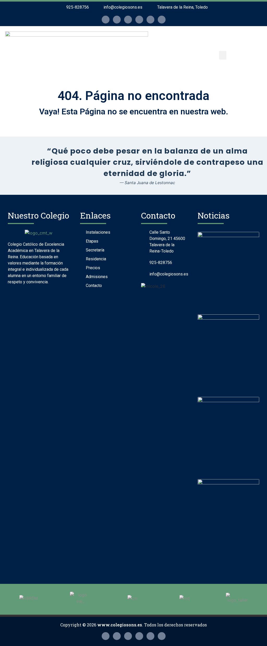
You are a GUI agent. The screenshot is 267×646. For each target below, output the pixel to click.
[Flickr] (128, 20)
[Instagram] (106, 20)
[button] (222, 55)
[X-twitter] (117, 20)
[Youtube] (150, 20)
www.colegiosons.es (119, 624)
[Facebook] (139, 20)
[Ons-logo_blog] (162, 20)
